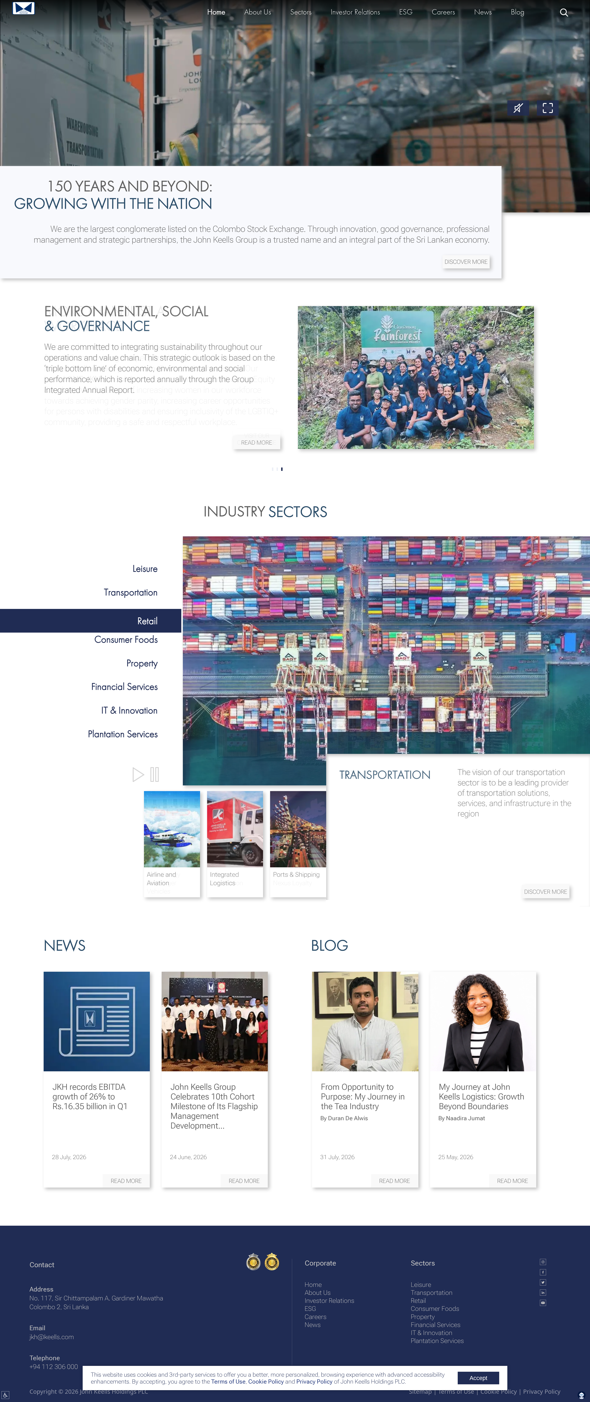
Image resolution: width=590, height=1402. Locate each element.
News (313, 1325)
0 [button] (272, 469)
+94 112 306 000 (54, 1366)
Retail (418, 1300)
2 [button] (282, 469)
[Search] (563, 11)
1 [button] (277, 469)
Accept (478, 1378)
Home (313, 1284)
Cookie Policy (265, 1381)
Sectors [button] (300, 12)
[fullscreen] (548, 108)
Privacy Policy (314, 1381)
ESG (310, 1308)
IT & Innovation (431, 1333)
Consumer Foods (435, 1308)
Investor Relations (329, 1300)
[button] (466, 261)
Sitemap (420, 1391)
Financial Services (435, 1325)
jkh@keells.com (52, 1337)
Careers (315, 1317)
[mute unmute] (518, 108)
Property (423, 1317)
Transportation (431, 1292)
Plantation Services (437, 1341)
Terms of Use (228, 1381)
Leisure (421, 1284)
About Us (318, 1292)
